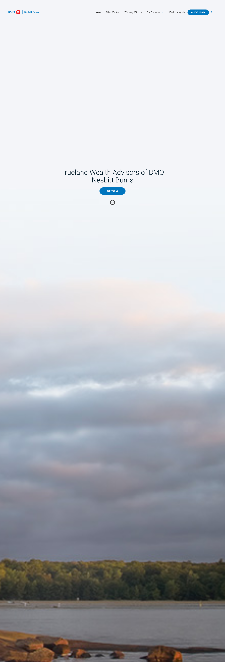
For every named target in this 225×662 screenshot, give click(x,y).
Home (98, 12)
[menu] (212, 12)
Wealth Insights (177, 12)
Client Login (198, 12)
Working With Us (133, 12)
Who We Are (112, 12)
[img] (112, 331)
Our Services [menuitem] (153, 13)
